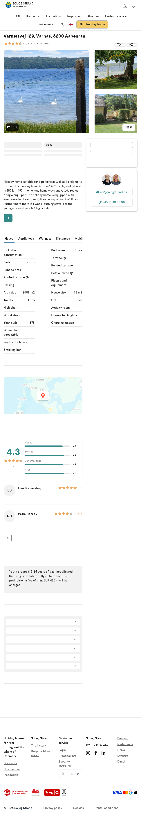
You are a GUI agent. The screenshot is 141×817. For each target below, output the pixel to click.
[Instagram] (88, 753)
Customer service (117, 16)
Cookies (78, 808)
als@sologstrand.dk (113, 192)
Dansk (121, 762)
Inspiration (74, 16)
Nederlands (125, 744)
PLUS (16, 16)
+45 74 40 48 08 (113, 202)
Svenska (122, 756)
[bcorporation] (65, 795)
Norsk (121, 750)
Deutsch (122, 738)
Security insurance (65, 764)
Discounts (32, 16)
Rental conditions (106, 808)
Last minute (45, 24)
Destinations (53, 16)
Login (62, 750)
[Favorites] (133, 6)
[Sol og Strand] (19, 5)
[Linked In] (103, 753)
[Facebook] (95, 753)
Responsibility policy (40, 753)
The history (38, 746)
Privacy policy (52, 808)
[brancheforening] (16, 795)
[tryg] (53, 795)
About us (93, 16)
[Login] (125, 6)
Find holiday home (92, 24)
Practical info (68, 756)
